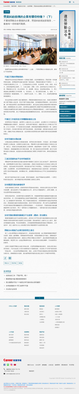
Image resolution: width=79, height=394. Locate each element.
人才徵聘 (57, 306)
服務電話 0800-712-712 (13, 369)
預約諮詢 (42, 337)
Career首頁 (6, 6)
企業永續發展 (29, 385)
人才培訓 (11, 332)
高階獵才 (57, 327)
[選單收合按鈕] (39, 298)
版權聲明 (57, 365)
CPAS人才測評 (13, 306)
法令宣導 (37, 365)
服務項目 (26, 337)
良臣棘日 (42, 311)
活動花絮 (26, 311)
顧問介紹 (42, 340)
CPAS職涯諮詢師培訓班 (15, 342)
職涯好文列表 (22, 6)
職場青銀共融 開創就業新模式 (16, 279)
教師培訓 (26, 340)
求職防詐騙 (18, 383)
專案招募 (57, 325)
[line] (8, 365)
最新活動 (26, 309)
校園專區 (26, 332)
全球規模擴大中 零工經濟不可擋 (17, 286)
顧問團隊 (11, 340)
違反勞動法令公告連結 (9, 383)
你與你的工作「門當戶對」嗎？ (17, 275)
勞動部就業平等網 (54, 383)
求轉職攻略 (42, 317)
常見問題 (42, 345)
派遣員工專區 (58, 311)
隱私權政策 (64, 365)
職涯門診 (42, 332)
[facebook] (4, 364)
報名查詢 (26, 314)
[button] (63, 50)
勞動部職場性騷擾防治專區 (34, 383)
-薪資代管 (57, 319)
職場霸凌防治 (70, 383)
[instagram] (11, 365)
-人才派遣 (57, 317)
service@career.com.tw (13, 373)
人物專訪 (42, 319)
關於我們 (11, 334)
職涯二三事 (42, 342)
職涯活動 (26, 306)
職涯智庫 (13, 6)
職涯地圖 (26, 334)
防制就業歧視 (45, 383)
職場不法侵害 (62, 383)
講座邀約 (26, 342)
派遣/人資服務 (58, 314)
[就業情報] (39, 360)
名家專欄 (29, 6)
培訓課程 (11, 337)
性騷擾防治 (24, 383)
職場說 (41, 309)
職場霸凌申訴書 (21, 385)
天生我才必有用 (11, 289)
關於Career (31, 365)
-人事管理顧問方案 (59, 322)
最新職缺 (57, 309)
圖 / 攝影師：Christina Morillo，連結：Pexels (15, 66)
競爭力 (41, 314)
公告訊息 (50, 365)
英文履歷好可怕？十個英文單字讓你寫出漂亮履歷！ (23, 282)
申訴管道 (14, 385)
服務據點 (44, 365)
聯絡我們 (26, 345)
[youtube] (15, 364)
